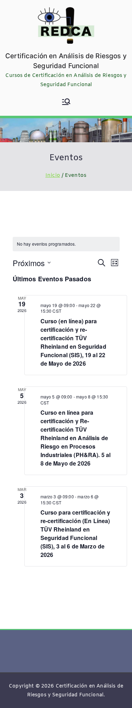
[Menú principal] (66, 103)
